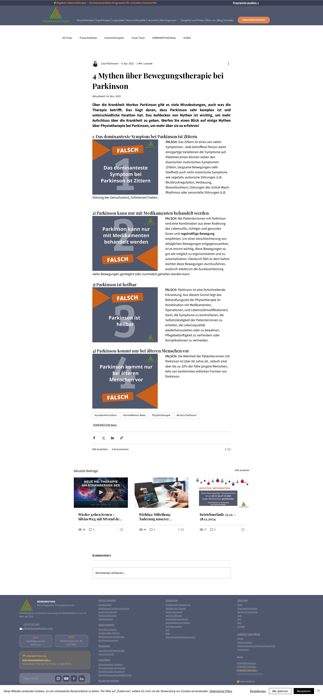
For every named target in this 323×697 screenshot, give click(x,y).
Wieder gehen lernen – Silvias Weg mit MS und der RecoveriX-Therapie (99, 516)
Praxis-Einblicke (88, 38)
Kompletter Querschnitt (177, 619)
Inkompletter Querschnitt (178, 622)
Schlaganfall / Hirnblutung (178, 604)
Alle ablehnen (280, 691)
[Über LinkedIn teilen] (112, 438)
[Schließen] (318, 691)
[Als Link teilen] (121, 438)
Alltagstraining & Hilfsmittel (111, 636)
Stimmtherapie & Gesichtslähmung (115, 675)
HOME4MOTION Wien (246, 666)
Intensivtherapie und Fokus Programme (256, 646)
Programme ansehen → (246, 3)
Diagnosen (172, 600)
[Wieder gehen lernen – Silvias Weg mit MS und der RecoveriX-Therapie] (101, 492)
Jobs (239, 615)
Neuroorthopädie (109, 681)
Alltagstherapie (106, 619)
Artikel (187, 38)
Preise (240, 638)
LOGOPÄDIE (104, 660)
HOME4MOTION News (164, 38)
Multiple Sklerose (174, 615)
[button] (254, 20)
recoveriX (104, 646)
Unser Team (138, 38)
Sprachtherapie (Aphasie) (111, 664)
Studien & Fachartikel (247, 612)
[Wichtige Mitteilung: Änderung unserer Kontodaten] (162, 492)
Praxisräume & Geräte (247, 608)
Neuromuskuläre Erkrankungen (181, 637)
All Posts (67, 38)
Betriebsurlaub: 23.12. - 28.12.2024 (218, 516)
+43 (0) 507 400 (31, 624)
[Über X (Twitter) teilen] (103, 438)
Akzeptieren (304, 691)
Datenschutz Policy (221, 691)
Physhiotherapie (161, 415)
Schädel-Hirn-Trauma (176, 608)
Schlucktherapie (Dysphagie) (112, 668)
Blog (239, 622)
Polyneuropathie (174, 626)
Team (239, 604)
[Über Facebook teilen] (94, 438)
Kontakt (241, 626)
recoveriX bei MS (106, 654)
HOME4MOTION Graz (246, 663)
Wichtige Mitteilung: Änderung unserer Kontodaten (155, 516)
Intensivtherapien (114, 38)
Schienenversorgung (108, 640)
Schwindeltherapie (107, 615)
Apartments (243, 649)
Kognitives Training (108, 629)
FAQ (239, 619)
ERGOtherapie (106, 625)
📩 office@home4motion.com (36, 628)
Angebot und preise (248, 634)
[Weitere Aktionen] (228, 64)
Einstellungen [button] (258, 691)
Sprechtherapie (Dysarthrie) (112, 671)
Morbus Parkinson (187, 415)
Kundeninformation (106, 415)
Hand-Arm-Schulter (108, 612)
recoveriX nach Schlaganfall (111, 650)
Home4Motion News (134, 415)
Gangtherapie (105, 604)
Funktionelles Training (109, 633)
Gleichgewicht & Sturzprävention (114, 608)
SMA (168, 633)
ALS (167, 630)
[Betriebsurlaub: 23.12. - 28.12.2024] (222, 492)
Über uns (242, 600)
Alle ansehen (242, 470)
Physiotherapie (107, 600)
